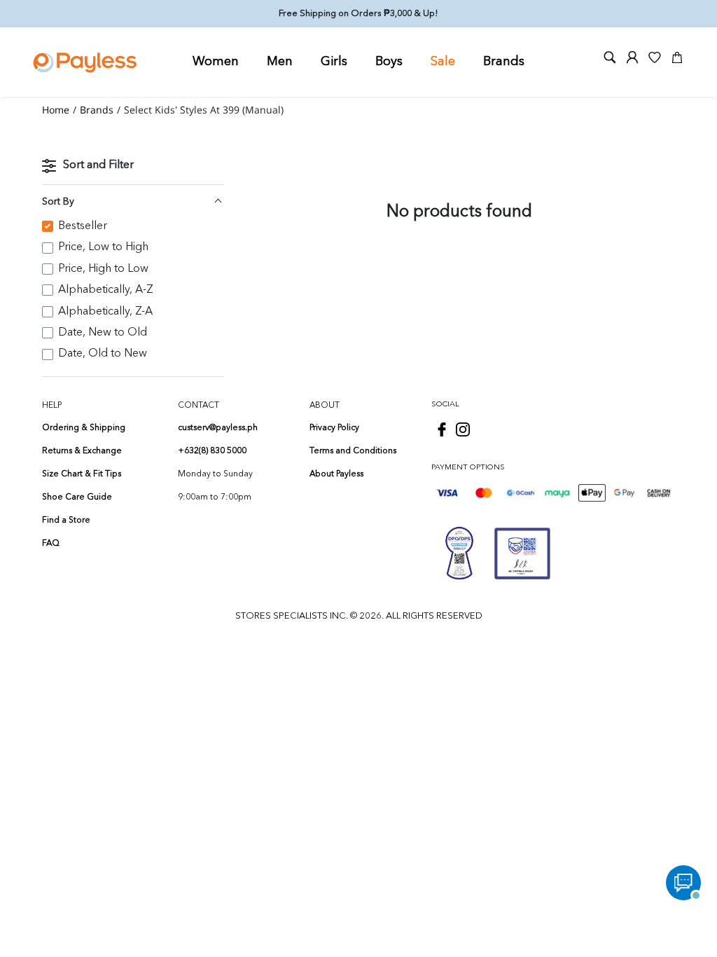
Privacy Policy (334, 428)
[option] (133, 226)
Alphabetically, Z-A (105, 311)
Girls (334, 61)
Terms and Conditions (352, 451)
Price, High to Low (103, 269)
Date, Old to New (102, 353)
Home (55, 109)
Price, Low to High (103, 247)
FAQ (51, 543)
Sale (443, 61)
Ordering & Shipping (83, 428)
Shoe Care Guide (77, 497)
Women (216, 61)
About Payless (336, 474)
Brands (503, 61)
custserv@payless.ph (218, 428)
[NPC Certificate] (522, 553)
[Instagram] (462, 429)
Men (280, 61)
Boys (389, 61)
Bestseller (82, 226)
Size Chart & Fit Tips (81, 474)
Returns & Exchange (82, 451)
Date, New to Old (102, 332)
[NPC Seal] (459, 553)
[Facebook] (441, 429)
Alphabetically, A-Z (105, 290)
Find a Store (66, 520)
